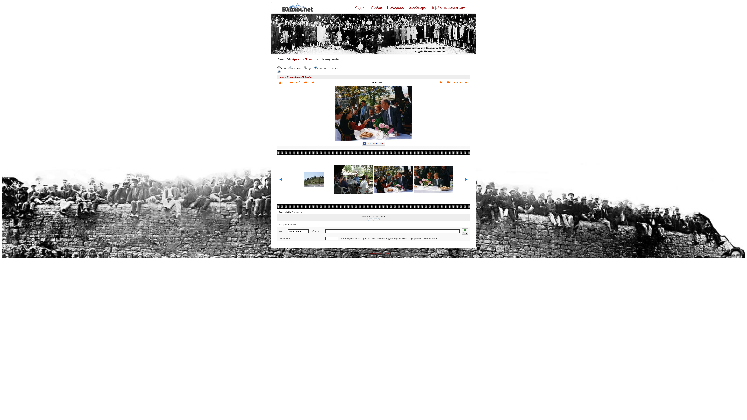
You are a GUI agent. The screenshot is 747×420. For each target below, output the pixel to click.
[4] (376, 219)
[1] (368, 219)
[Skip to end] (448, 82)
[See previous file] (313, 82)
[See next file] (441, 82)
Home (282, 77)
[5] (378, 219)
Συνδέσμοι (418, 7)
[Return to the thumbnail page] (280, 82)
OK (465, 232)
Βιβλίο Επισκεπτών (448, 7)
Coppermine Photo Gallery (378, 253)
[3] (373, 219)
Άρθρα (376, 7)
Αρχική (361, 7)
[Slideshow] (461, 82)
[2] (371, 219)
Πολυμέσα (396, 7)
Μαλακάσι (307, 77)
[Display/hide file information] (293, 82)
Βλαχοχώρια (293, 77)
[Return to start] (305, 82)
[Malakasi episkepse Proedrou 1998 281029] (373, 140)
